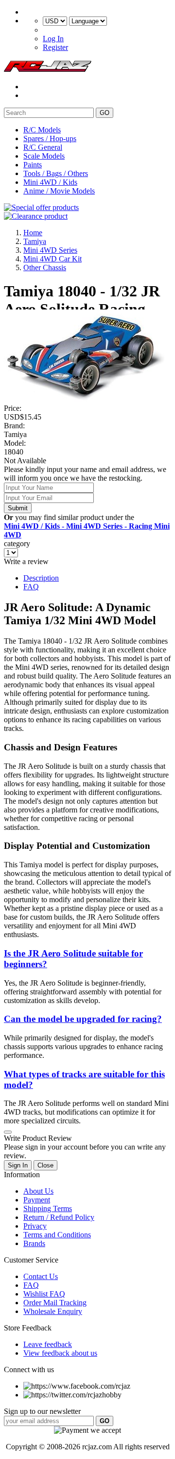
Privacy (35, 1226)
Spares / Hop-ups (49, 138)
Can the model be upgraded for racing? (83, 1019)
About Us (38, 1191)
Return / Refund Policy (58, 1217)
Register (55, 47)
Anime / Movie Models (59, 191)
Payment (36, 1200)
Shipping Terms (47, 1208)
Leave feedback (47, 1344)
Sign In (18, 1165)
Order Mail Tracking (55, 1302)
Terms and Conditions (57, 1235)
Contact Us (40, 1276)
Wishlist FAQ (44, 1294)
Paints (32, 165)
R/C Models (42, 130)
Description (41, 578)
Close (45, 1165)
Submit (18, 508)
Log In (53, 38)
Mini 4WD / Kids (50, 182)
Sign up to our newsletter (42, 1411)
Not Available (25, 460)
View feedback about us (60, 1353)
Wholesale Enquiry (52, 1311)
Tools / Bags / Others (55, 173)
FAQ (31, 587)
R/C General (42, 147)
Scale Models (44, 156)
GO (104, 112)
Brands (34, 1243)
